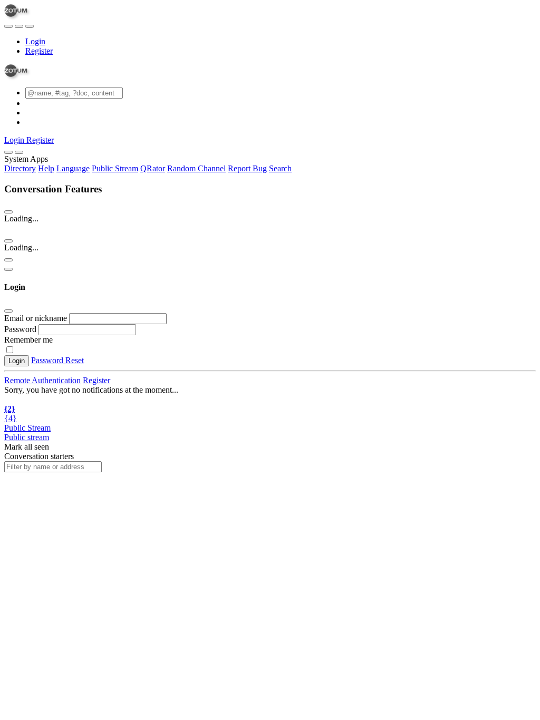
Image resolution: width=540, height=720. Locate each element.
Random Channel (196, 168)
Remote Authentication (42, 380)
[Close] (19, 152)
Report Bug (247, 168)
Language (73, 168)
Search (280, 168)
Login (35, 41)
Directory (20, 168)
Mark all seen (26, 446)
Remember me (28, 339)
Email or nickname (36, 318)
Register (39, 50)
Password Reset (57, 360)
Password (20, 329)
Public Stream (115, 168)
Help (46, 168)
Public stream (26, 437)
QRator (152, 168)
